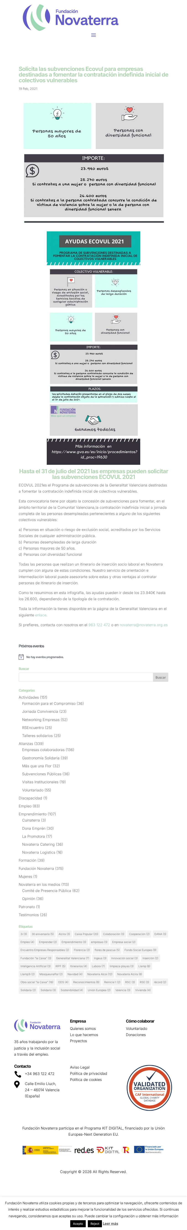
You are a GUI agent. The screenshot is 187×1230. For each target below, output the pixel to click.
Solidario (48, 990)
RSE (144, 982)
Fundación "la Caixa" (36, 958)
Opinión (28, 898)
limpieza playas (122, 966)
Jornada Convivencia (40, 711)
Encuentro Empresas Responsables (45, 950)
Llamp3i (28, 974)
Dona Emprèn (33, 828)
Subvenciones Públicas (41, 774)
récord (160, 982)
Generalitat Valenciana (72, 958)
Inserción (150, 958)
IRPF (60, 966)
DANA (160, 934)
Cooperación (139, 934)
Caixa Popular (86, 934)
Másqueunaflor (51, 974)
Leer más (110, 1223)
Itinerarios (78, 966)
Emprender (48, 942)
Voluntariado (32, 790)
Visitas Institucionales (40, 782)
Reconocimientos (86, 982)
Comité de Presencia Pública (46, 890)
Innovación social (124, 958)
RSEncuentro (33, 727)
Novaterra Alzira (129, 974)
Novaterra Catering (38, 844)
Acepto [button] (78, 1223)
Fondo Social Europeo (140, 950)
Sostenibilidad (72, 990)
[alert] (93, 657)
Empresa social (123, 942)
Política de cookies (86, 1079)
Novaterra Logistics (38, 852)
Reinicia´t (112, 982)
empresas (99, 942)
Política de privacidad (88, 1073)
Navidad (75, 974)
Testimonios (29, 914)
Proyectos (78, 1041)
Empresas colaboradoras (43, 749)
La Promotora (33, 836)
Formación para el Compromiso (48, 703)
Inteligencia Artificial (36, 966)
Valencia (122, 990)
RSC (130, 982)
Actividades (29, 697)
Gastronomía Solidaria (41, 758)
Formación (27, 860)
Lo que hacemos (84, 1034)
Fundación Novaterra (36, 868)
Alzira (64, 934)
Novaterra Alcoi (99, 974)
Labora (98, 966)
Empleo (25, 806)
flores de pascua (107, 950)
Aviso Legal (80, 1067)
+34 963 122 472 (40, 1073)
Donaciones (136, 1034)
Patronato (27, 906)
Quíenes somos (83, 1028)
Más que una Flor (37, 766)
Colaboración (113, 934)
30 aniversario (43, 934)
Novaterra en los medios (39, 884)
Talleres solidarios (37, 735)
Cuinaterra (31, 820)
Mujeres (25, 876)
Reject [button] (95, 1223)
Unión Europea (99, 990)
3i (24, 934)
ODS (63, 982)
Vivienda (143, 990)
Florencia (82, 950)
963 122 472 (99, 625)
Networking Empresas (41, 719)
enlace (40, 615)
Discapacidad (30, 798)
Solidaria (28, 990)
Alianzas (26, 743)
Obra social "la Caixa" (37, 982)
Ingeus (100, 958)
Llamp (144, 966)
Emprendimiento (33, 814)
